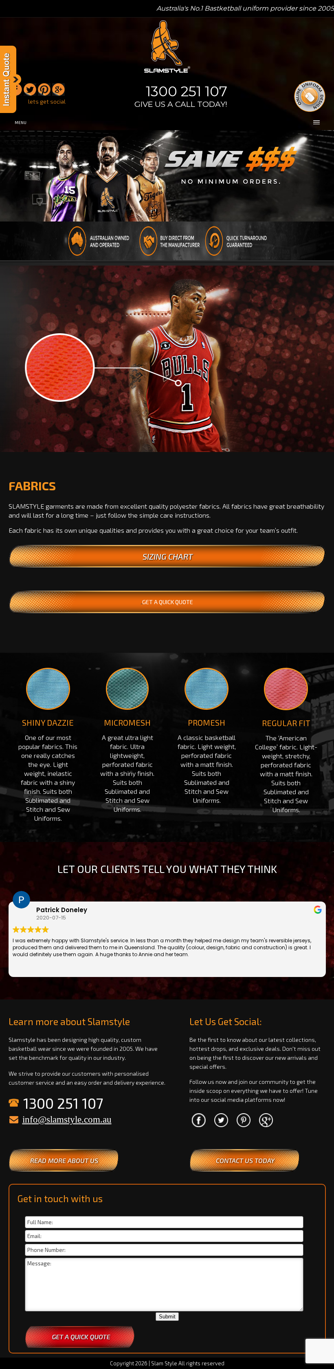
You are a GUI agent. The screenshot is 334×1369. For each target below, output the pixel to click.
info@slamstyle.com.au (67, 1119)
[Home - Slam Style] (167, 73)
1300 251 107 (186, 91)
